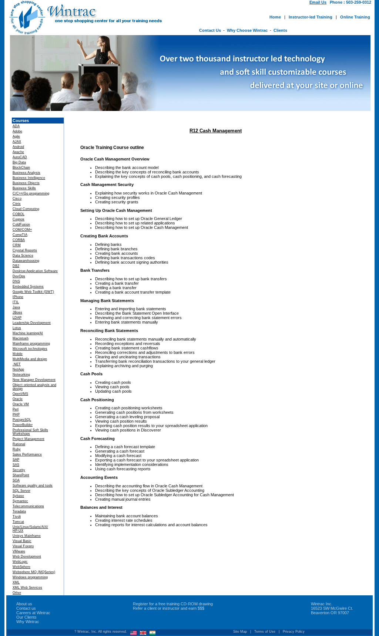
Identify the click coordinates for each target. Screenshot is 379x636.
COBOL (18, 214)
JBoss (17, 312)
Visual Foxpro (23, 546)
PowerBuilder (23, 425)
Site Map (240, 631)
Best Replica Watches (29, 598)
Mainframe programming (31, 343)
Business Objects (26, 183)
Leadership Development (32, 323)
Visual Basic (22, 541)
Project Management (28, 439)
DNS (16, 281)
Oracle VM (21, 404)
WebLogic (20, 562)
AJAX (17, 141)
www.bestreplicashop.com (143, 598)
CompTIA (20, 235)
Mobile (18, 354)
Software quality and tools (33, 485)
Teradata (19, 511)
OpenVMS (20, 394)
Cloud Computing (26, 209)
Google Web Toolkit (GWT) (33, 292)
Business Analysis (26, 173)
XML (16, 582)
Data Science (23, 255)
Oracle (18, 399)
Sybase (18, 496)
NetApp (18, 369)
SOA (16, 480)
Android (18, 147)
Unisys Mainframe (27, 536)
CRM (17, 245)
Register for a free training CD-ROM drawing (173, 604)
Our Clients (26, 617)
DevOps (19, 276)
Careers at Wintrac (33, 612)
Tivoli (17, 516)
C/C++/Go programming (31, 193)
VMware (19, 551)
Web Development (27, 556)
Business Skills (24, 188)
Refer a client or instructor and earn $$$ (168, 608)
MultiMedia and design (30, 359)
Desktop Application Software (35, 271)
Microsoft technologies (30, 349)
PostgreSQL (22, 420)
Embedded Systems (28, 286)
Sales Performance (27, 454)
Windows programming (30, 577)
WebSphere (21, 567)
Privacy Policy (294, 631)
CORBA (19, 240)
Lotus (17, 328)
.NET (17, 364)
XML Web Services (27, 587)
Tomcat (18, 522)
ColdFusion (21, 224)
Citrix (17, 204)
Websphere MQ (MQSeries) (34, 572)
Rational (19, 444)
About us (24, 604)
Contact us (26, 608)
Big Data (19, 162)
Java (16, 307)
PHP (16, 414)
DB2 (16, 266)
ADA (16, 126)
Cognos (18, 219)
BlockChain (21, 167)
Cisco (17, 198)
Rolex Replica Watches (84, 598)
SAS (16, 465)
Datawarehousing (26, 261)
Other (17, 593)
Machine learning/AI (28, 333)
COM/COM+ (22, 229)
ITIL (16, 302)
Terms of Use (264, 631)
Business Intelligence (29, 178)
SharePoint (21, 475)
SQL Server (21, 491)
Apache (18, 152)
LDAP (17, 317)
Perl (16, 409)
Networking (21, 374)
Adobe (17, 131)
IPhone (18, 297)
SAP (16, 459)
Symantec (20, 501)
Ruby (17, 449)
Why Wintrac (27, 621)
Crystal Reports (25, 250)
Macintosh (20, 338)
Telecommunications (28, 506)
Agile (16, 136)
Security (19, 470)
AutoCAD (20, 157)
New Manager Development (34, 380)
